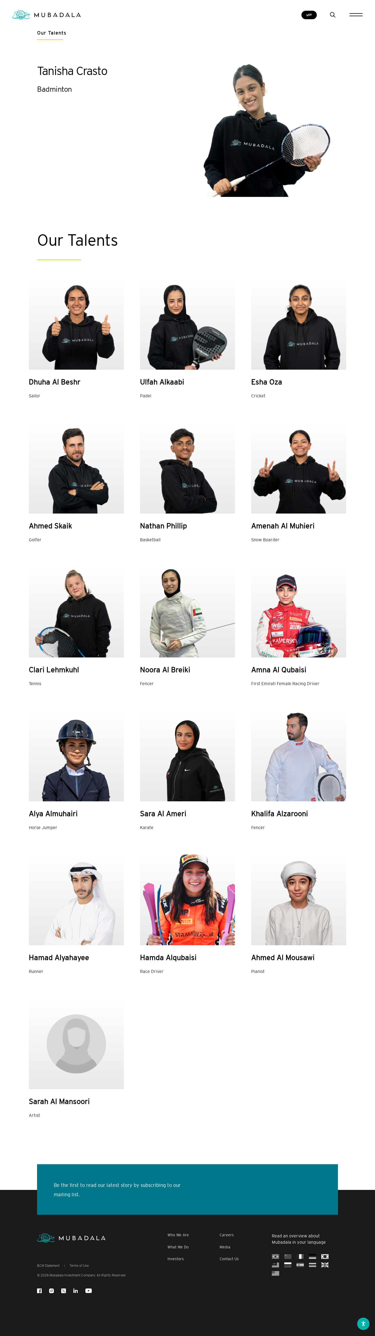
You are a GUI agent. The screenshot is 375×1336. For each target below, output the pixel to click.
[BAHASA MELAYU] (275, 1264)
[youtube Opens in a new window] (88, 1290)
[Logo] (71, 1238)
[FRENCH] (300, 1256)
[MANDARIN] (288, 1256)
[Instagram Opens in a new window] (51, 1290)
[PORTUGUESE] (275, 1256)
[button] (363, 1324)
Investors (175, 1259)
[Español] (300, 1264)
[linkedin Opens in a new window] (75, 1290)
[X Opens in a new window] (63, 1290)
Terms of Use (79, 1266)
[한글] (325, 1256)
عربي (309, 14)
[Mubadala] (46, 15)
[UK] (325, 1264)
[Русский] (288, 1264)
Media (225, 1247)
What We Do (178, 1247)
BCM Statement (48, 1266)
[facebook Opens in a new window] (39, 1290)
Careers (227, 1235)
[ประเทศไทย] (312, 1264)
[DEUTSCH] (312, 1256)
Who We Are (178, 1235)
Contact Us (229, 1259)
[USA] (275, 1273)
